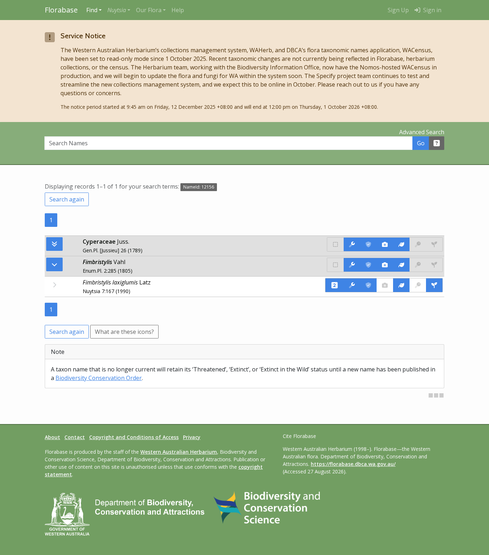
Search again (66, 199)
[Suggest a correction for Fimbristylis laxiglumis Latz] (352, 285)
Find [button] (91, 10)
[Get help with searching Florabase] (437, 143)
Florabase (61, 10)
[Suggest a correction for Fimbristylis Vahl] (352, 265)
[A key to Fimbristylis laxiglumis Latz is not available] (418, 285)
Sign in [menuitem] (431, 10)
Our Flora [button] (148, 10)
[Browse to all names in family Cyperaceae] (54, 264)
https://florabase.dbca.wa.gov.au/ (353, 464)
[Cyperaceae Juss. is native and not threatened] (335, 244)
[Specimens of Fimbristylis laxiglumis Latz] (434, 285)
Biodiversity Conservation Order (98, 378)
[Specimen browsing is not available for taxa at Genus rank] (434, 265)
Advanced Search (421, 132)
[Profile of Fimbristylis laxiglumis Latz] (401, 285)
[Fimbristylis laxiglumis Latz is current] (368, 285)
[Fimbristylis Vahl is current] (368, 265)
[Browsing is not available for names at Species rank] (54, 285)
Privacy (191, 437)
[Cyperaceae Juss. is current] (368, 244)
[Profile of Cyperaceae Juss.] (401, 244)
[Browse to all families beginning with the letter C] (54, 244)
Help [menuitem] (177, 10)
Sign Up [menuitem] (398, 10)
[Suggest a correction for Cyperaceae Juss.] (352, 244)
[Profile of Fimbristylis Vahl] (401, 265)
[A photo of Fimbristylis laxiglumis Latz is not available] (385, 285)
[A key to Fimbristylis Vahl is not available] (418, 265)
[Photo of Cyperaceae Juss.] (385, 244)
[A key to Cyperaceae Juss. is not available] (418, 244)
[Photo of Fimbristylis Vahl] (385, 265)
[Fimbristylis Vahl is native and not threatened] (335, 265)
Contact (74, 437)
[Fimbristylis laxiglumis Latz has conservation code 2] (334, 285)
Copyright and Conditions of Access (134, 437)
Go (421, 143)
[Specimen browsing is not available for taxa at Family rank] (434, 244)
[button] (119, 10)
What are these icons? (124, 332)
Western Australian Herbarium (178, 451)
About (52, 437)
